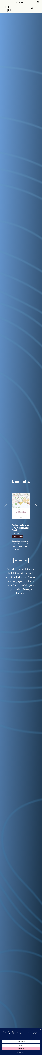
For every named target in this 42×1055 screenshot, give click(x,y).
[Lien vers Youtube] (22, 2)
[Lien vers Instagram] (19, 2)
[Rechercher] (31, 8)
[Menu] (36, 8)
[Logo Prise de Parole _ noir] (17, 8)
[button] (5, 506)
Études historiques (18, 536)
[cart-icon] (38, 1)
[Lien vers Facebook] (16, 2)
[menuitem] (38, 1)
